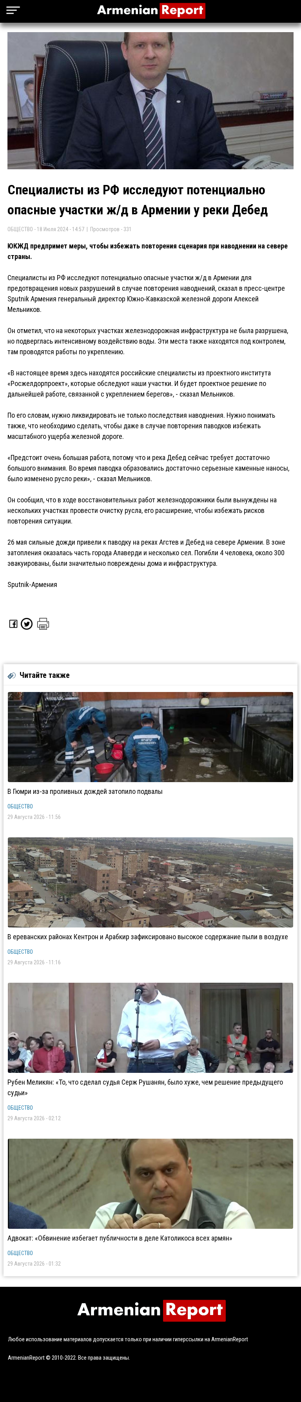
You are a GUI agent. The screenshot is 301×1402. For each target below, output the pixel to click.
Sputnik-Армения (32, 584)
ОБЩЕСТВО (20, 806)
